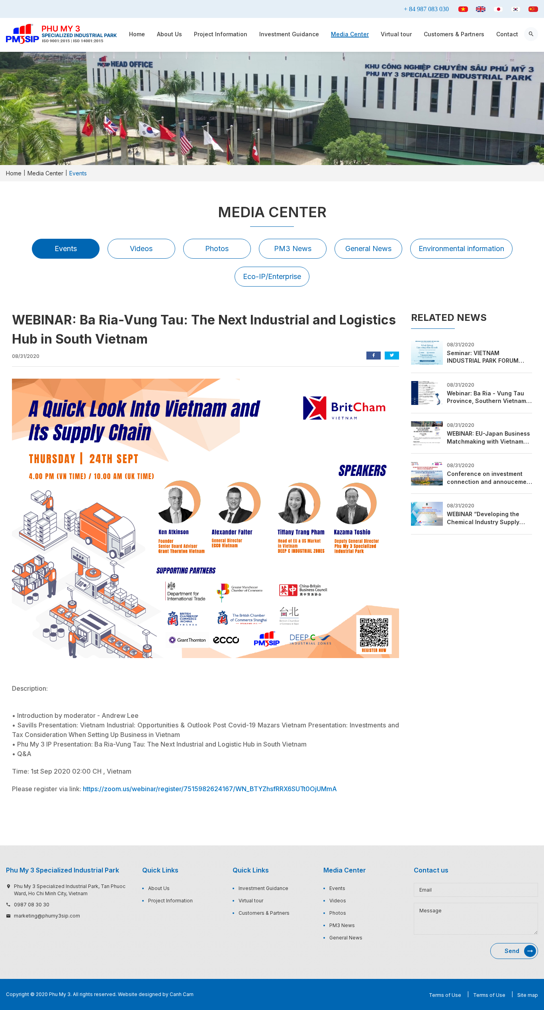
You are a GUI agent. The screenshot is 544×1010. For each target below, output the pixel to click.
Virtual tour (396, 34)
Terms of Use (445, 995)
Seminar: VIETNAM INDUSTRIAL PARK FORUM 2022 (483, 357)
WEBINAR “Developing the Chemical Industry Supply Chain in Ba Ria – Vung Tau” (486, 518)
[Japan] (498, 9)
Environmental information (461, 248)
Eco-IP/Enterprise (272, 276)
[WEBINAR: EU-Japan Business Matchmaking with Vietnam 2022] (427, 432)
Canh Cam (182, 994)
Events (66, 248)
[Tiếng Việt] (463, 9)
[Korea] (516, 9)
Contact (507, 34)
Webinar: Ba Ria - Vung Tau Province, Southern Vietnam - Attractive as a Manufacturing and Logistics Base (489, 397)
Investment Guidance (289, 34)
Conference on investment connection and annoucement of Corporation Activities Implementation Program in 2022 (489, 477)
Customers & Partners (454, 34)
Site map (527, 995)
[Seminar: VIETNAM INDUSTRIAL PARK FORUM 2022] (427, 352)
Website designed (139, 994)
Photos (217, 248)
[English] (480, 9)
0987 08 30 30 (31, 905)
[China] (533, 9)
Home (137, 34)
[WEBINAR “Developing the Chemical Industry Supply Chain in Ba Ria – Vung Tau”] (427, 513)
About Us (169, 34)
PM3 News (292, 248)
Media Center (350, 34)
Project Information (220, 34)
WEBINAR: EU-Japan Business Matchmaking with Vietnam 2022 (488, 437)
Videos (141, 248)
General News (368, 248)
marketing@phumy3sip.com (47, 916)
